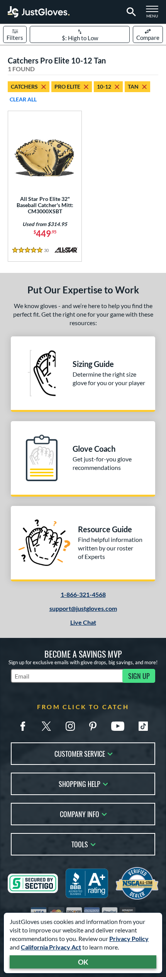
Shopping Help (79, 783)
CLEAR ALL (23, 99)
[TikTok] (143, 726)
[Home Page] (38, 12)
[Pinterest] (92, 726)
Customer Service (79, 753)
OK (83, 962)
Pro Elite (67, 86)
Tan (133, 86)
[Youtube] (117, 726)
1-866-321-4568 (83, 594)
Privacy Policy (129, 938)
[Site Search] (129, 12)
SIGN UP (139, 676)
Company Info (79, 813)
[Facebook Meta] (22, 726)
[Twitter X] (46, 726)
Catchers (24, 86)
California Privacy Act (51, 947)
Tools (79, 843)
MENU (154, 14)
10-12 (104, 86)
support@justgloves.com (83, 608)
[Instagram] (70, 726)
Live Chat (83, 622)
